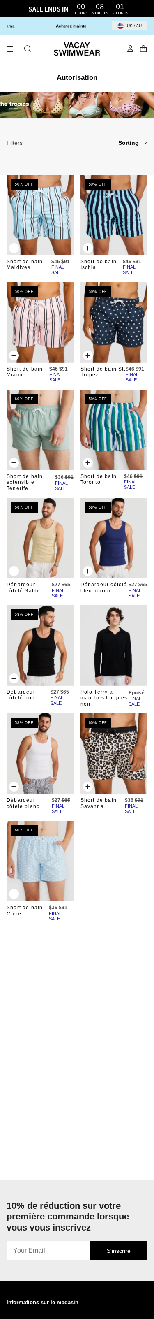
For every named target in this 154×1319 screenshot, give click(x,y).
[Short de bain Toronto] (114, 430)
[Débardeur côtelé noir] (40, 645)
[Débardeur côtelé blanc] (40, 753)
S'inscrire (119, 1250)
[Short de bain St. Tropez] (114, 322)
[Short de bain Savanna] (114, 753)
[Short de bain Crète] (40, 861)
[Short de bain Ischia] (114, 215)
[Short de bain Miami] (40, 322)
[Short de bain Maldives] (40, 215)
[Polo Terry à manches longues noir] (114, 645)
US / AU (134, 25)
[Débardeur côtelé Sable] (40, 538)
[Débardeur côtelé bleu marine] (114, 538)
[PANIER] (143, 49)
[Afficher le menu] (13, 49)
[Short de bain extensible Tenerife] (40, 430)
